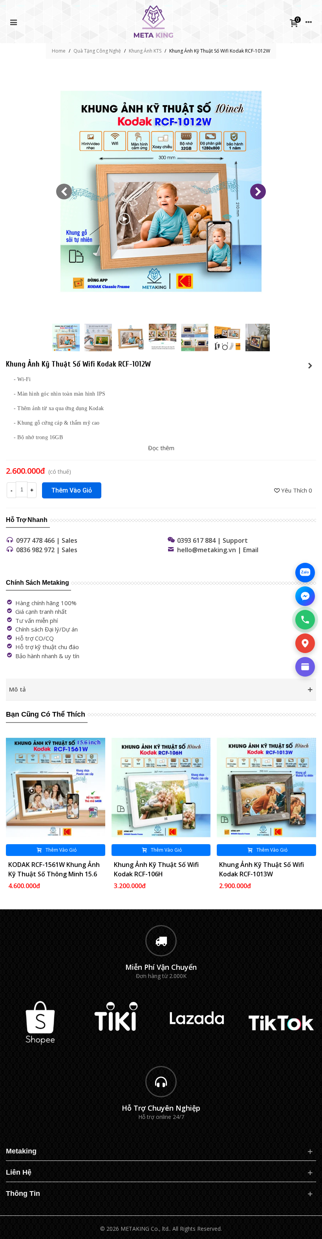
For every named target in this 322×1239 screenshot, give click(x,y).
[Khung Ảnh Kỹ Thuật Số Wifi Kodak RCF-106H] (161, 787)
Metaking (21, 1151)
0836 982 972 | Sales (46, 550)
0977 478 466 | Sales (46, 540)
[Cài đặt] (308, 21)
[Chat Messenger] (305, 596)
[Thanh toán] (305, 667)
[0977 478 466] (305, 620)
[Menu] (13, 21)
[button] (258, 191)
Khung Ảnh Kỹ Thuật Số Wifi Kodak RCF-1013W (261, 869)
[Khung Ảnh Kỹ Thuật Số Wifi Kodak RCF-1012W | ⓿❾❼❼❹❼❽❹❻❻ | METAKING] (161, 311)
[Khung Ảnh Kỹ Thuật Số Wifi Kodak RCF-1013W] (266, 787)
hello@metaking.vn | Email (217, 550)
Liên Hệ (18, 1172)
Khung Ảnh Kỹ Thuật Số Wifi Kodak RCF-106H (156, 869)
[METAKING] (153, 21)
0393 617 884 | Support (212, 540)
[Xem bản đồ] (305, 643)
